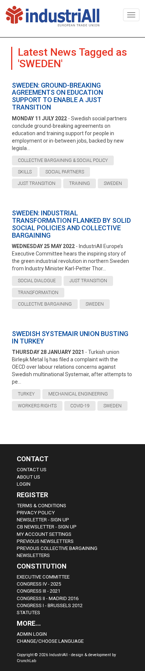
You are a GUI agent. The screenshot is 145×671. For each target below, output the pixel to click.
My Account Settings (44, 534)
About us (28, 477)
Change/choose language (50, 641)
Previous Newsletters (45, 541)
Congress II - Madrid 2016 (47, 598)
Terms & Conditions (41, 505)
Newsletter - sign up (43, 519)
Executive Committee (43, 577)
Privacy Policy (36, 512)
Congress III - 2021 (38, 591)
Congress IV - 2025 (39, 584)
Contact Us (31, 469)
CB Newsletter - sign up (47, 527)
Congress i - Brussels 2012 (50, 605)
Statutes (28, 612)
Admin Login (32, 634)
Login (23, 484)
